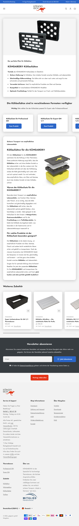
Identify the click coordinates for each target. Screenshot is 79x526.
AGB (32, 417)
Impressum (34, 406)
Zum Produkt (13, 126)
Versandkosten (17, 326)
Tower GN (6, 472)
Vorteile (56, 406)
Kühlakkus (6, 484)
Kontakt (33, 424)
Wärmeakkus (7, 487)
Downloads (57, 409)
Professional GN (8, 469)
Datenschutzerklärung (27, 365)
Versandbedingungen (10, 457)
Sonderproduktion (59, 417)
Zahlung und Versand (37, 409)
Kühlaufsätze (7, 491)
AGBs (12, 454)
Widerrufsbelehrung (37, 420)
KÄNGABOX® (8, 317)
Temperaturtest (58, 413)
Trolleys (5, 494)
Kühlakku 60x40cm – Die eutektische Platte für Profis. (45, 320)
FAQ (55, 420)
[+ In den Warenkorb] (28, 310)
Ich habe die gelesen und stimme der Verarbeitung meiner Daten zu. (40, 365)
